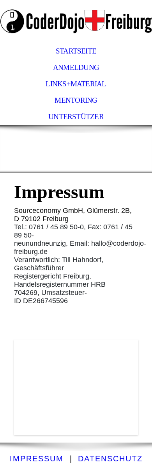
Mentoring (76, 100)
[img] (76, 21)
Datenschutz (110, 458)
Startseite (76, 51)
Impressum (37, 458)
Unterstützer (76, 116)
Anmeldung (76, 67)
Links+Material (76, 84)
